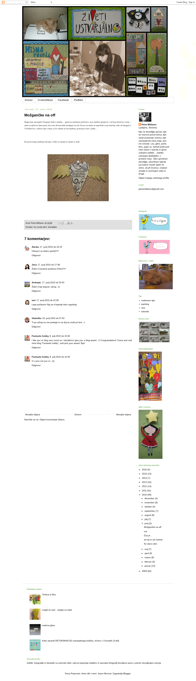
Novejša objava (32, 414)
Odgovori (36, 255)
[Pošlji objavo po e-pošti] (59, 223)
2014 (144, 478)
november (150, 502)
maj (147, 549)
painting (145, 304)
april (147, 553)
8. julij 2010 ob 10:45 (60, 336)
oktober (149, 506)
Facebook (63, 100)
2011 (144, 490)
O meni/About (45, 100)
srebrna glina (48, 625)
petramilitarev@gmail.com (151, 189)
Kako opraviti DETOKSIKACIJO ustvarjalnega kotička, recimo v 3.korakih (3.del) (80, 640)
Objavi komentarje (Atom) (52, 419)
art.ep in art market (153, 539)
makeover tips (148, 300)
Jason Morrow (104, 673)
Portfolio (78, 100)
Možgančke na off (152, 527)
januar (148, 566)
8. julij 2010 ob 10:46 (60, 357)
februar (148, 561)
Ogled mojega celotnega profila (154, 178)
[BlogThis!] (62, 223)
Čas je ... (148, 535)
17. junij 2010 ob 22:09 (47, 300)
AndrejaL (36, 282)
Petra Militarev (149, 124)
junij (147, 523)
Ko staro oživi (150, 544)
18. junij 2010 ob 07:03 (53, 318)
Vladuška (36, 318)
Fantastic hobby (40, 336)
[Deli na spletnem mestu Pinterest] (71, 223)
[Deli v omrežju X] (65, 223)
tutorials (145, 311)
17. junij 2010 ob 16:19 (51, 247)
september (150, 511)
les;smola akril (40, 227)
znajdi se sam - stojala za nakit (57, 610)
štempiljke (52, 227)
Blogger (127, 673)
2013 (144, 482)
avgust (148, 515)
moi (34, 300)
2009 (144, 571)
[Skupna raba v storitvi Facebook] (68, 223)
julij (146, 519)
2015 (144, 473)
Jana (34, 264)
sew (143, 308)
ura (145, 531)
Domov (29, 100)
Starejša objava (123, 414)
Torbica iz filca (49, 594)
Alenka (35, 247)
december (150, 498)
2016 (144, 469)
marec (148, 557)
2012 (144, 486)
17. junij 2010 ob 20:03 (53, 282)
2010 (144, 494)
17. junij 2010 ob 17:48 (49, 264)
